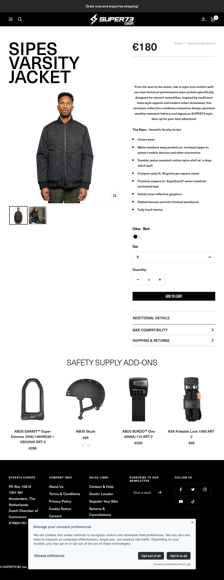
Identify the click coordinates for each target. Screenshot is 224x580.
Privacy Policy (60, 501)
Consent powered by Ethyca (169, 564)
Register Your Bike (103, 501)
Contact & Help (101, 486)
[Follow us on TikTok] (193, 502)
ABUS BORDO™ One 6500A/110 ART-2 (138, 434)
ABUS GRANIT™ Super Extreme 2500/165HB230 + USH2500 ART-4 (32, 436)
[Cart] (213, 19)
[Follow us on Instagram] (205, 490)
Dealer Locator (101, 493)
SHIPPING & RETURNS (151, 340)
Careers (55, 515)
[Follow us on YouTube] (181, 502)
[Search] (20, 19)
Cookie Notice (60, 508)
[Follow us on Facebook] (181, 490)
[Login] (203, 19)
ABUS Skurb (85, 431)
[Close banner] (193, 521)
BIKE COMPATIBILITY (150, 329)
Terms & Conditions (64, 493)
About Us (56, 486)
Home (178, 43)
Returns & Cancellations (100, 511)
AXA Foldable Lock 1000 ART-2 (191, 434)
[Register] (160, 492)
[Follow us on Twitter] (193, 490)
